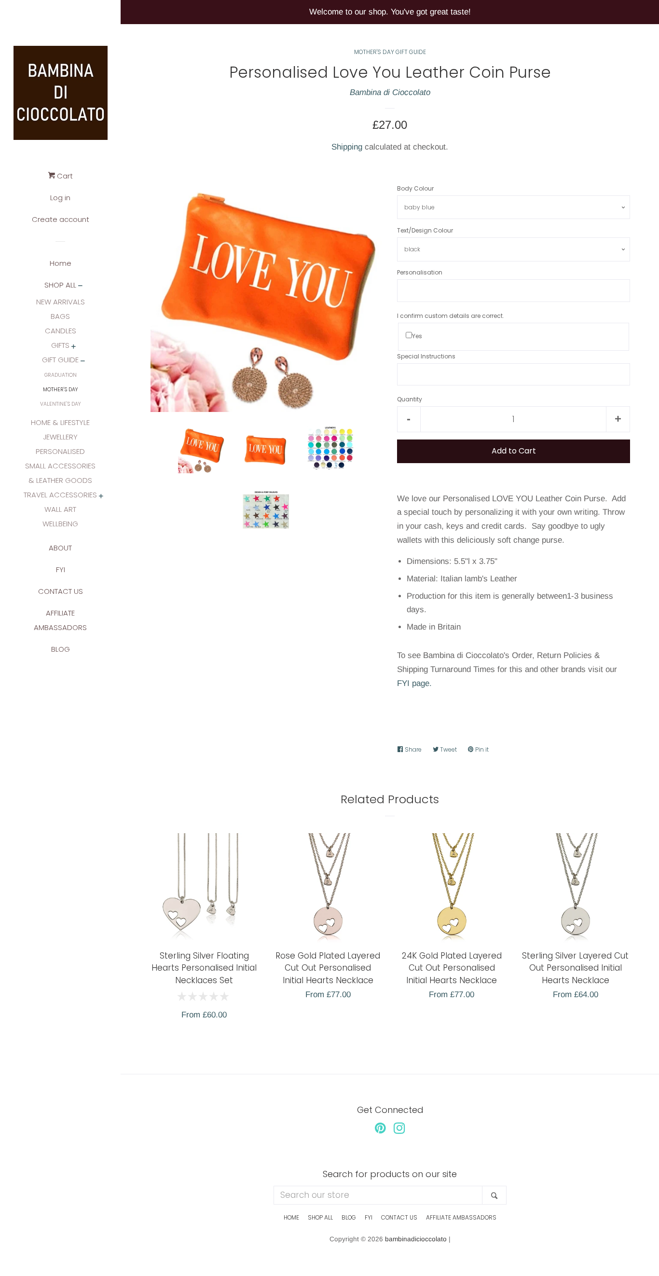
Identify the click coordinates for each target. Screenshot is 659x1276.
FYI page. (414, 683)
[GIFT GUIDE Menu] (83, 361)
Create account (60, 219)
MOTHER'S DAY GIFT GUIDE (390, 52)
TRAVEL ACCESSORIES (60, 495)
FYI (60, 569)
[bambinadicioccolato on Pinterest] (380, 1130)
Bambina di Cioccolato (390, 92)
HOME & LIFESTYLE (60, 422)
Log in (60, 197)
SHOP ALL (60, 285)
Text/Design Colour (425, 230)
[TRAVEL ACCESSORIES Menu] (101, 496)
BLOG (60, 649)
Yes (417, 336)
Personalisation (419, 272)
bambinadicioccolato (416, 1239)
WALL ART (60, 509)
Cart (64, 176)
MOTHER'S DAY (60, 389)
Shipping (346, 146)
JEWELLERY (60, 437)
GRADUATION (60, 375)
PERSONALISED (60, 451)
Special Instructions (426, 356)
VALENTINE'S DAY (60, 404)
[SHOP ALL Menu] (80, 286)
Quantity (409, 399)
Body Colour (415, 188)
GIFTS (60, 345)
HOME (291, 1217)
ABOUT (60, 548)
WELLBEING (60, 524)
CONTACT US (60, 591)
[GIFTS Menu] (73, 347)
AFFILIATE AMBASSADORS (60, 620)
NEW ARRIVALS (60, 302)
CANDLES (60, 331)
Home (60, 263)
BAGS (60, 316)
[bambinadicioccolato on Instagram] (399, 1130)
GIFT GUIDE (60, 360)
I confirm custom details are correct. (450, 316)
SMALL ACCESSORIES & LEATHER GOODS (60, 473)
